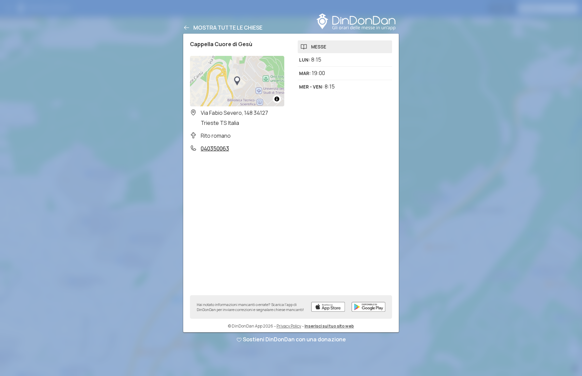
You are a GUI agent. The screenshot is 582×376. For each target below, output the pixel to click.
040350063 (215, 148)
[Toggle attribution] (277, 99)
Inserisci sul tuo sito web (329, 326)
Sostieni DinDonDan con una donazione (294, 339)
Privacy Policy (289, 326)
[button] (237, 81)
